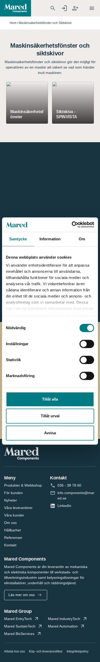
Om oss (10, 523)
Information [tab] (50, 239)
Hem (13, 23)
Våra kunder (14, 515)
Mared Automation (63, 626)
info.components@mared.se (75, 495)
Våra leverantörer (18, 508)
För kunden (13, 493)
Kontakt (10, 545)
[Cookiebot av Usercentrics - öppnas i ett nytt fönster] (72, 224)
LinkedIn (64, 506)
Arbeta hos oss (14, 651)
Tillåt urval (50, 416)
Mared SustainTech (19, 626)
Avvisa (50, 433)
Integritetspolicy (77, 651)
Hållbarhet (12, 530)
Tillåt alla (50, 399)
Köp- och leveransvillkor (46, 651)
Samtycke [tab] (18, 239)
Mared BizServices (19, 634)
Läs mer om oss (21, 595)
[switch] (86, 344)
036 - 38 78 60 (69, 485)
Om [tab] (82, 239)
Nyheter (10, 500)
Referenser (13, 538)
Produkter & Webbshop (23, 485)
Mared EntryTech (18, 619)
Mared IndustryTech (64, 619)
